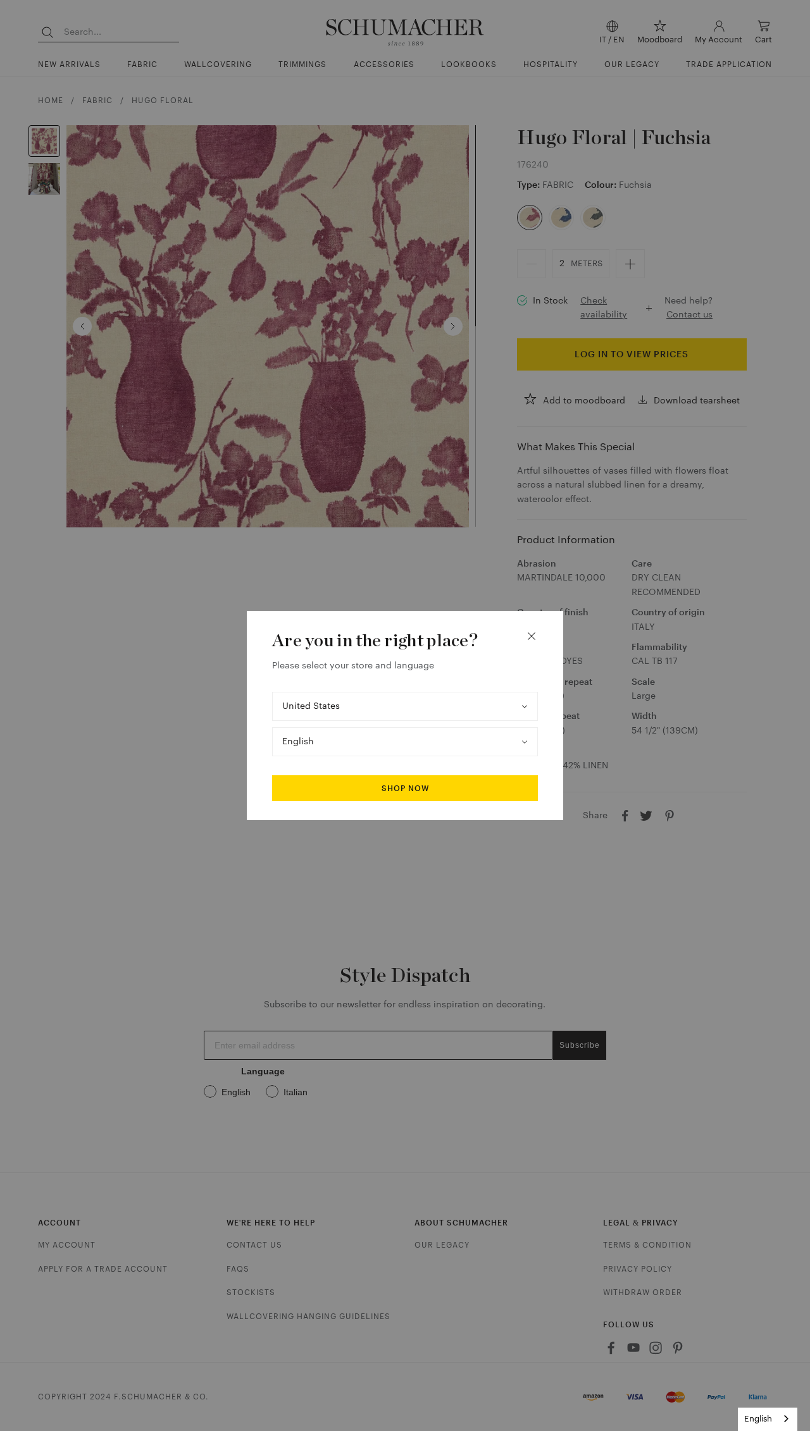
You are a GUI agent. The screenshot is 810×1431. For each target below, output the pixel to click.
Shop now (405, 788)
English (758, 1419)
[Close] (531, 636)
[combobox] (767, 1419)
